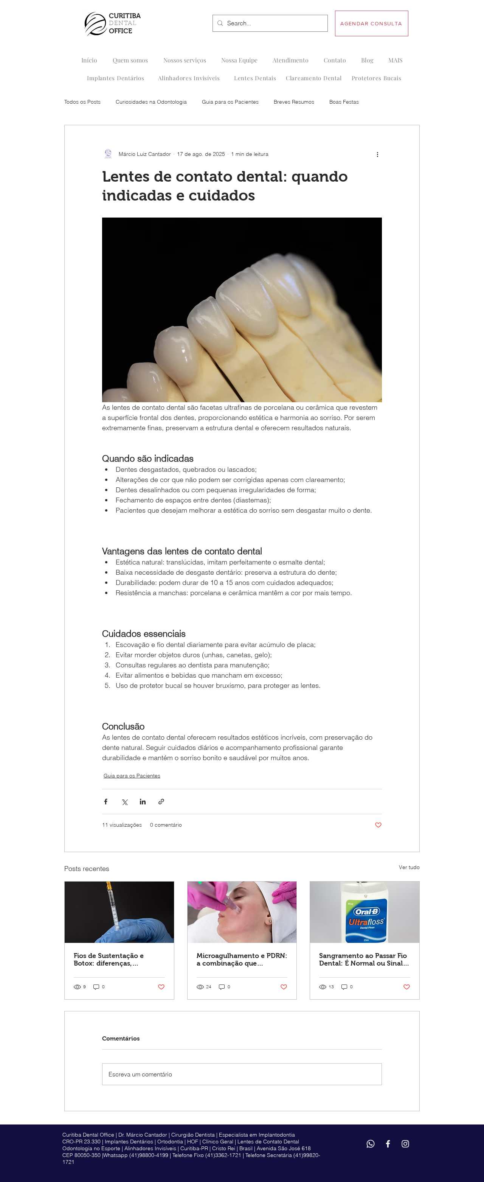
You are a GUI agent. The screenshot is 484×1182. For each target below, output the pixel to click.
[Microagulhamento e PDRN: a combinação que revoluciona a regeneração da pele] (242, 912)
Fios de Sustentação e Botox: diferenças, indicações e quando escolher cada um (109, 959)
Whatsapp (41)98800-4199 (135, 1155)
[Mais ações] (377, 154)
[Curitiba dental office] (405, 1144)
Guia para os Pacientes (230, 101)
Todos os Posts (82, 101)
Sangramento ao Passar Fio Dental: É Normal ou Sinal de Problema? (363, 959)
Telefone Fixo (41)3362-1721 (206, 1155)
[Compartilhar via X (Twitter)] (124, 801)
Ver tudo (409, 867)
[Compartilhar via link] (161, 801)
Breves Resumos (294, 101)
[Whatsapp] (370, 1144)
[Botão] (116, 24)
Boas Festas (344, 101)
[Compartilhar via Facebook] (105, 801)
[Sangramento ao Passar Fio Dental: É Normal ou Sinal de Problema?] (364, 912)
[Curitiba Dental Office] (388, 1144)
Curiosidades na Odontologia (151, 101)
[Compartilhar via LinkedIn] (142, 801)
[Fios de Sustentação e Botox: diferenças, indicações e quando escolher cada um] (119, 912)
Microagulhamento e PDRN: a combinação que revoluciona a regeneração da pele (242, 959)
